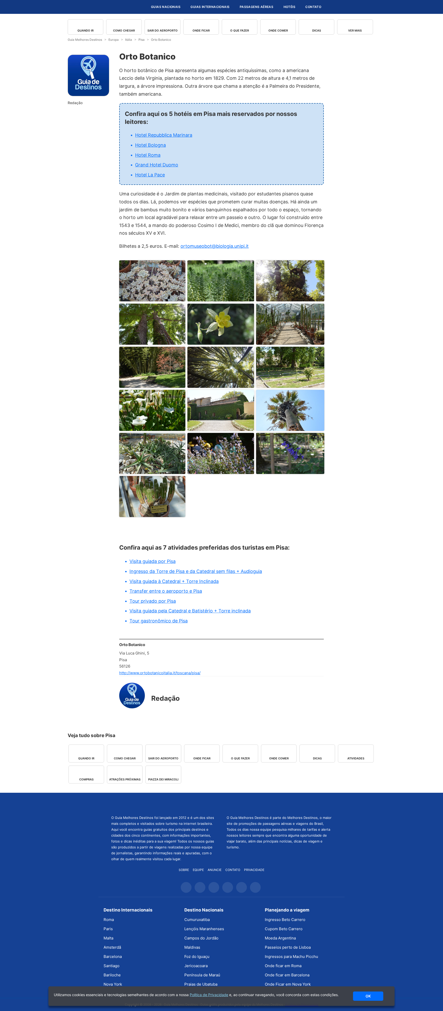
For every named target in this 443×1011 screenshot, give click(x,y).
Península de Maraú (202, 975)
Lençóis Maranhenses (204, 928)
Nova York (113, 984)
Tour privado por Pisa (152, 601)
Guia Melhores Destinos (116, 7)
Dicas (316, 30)
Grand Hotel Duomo (156, 164)
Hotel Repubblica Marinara (163, 135)
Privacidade (254, 870)
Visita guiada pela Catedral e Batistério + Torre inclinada (190, 610)
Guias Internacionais (209, 7)
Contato (313, 7)
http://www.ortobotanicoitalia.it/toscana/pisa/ (159, 672)
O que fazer (239, 30)
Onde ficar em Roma (283, 965)
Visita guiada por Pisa (152, 561)
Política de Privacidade (209, 995)
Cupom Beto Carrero (284, 928)
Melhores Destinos (279, 803)
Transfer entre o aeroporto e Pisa (165, 591)
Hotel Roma (147, 155)
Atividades (355, 758)
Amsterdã (112, 947)
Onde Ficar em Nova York (288, 984)
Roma (109, 919)
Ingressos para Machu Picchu (291, 956)
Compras (86, 779)
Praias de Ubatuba (200, 984)
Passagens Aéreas (256, 7)
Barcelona (113, 956)
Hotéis (289, 7)
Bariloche (112, 975)
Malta (108, 938)
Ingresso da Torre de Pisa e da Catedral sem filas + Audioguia (195, 571)
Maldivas (192, 947)
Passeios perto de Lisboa (288, 947)
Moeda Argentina (280, 938)
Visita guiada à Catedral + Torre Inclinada (174, 581)
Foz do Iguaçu (196, 956)
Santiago (111, 965)
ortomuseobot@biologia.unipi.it (214, 246)
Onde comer (278, 30)
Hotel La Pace (150, 174)
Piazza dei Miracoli (163, 779)
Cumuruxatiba (197, 919)
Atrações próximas (124, 779)
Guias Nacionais (165, 7)
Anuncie (215, 870)
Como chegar (124, 30)
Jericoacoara (196, 965)
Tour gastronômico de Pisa (158, 620)
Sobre (184, 870)
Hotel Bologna (150, 145)
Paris (108, 928)
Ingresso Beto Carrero (285, 919)
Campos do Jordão (201, 938)
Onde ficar (201, 30)
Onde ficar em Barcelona (287, 975)
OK (368, 996)
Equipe (198, 870)
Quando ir (85, 30)
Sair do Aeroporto (162, 30)
